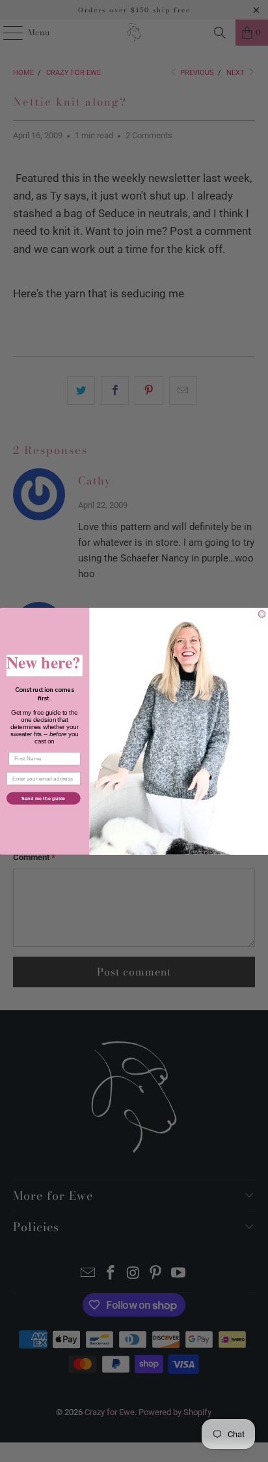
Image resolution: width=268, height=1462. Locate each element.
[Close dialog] (261, 614)
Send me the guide (43, 797)
